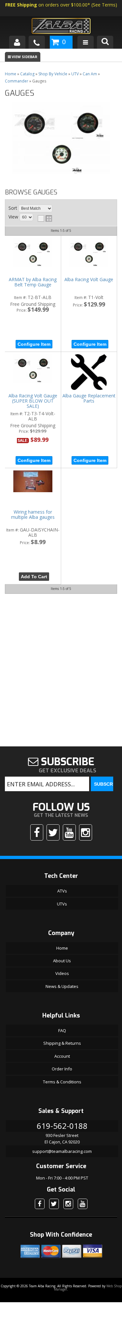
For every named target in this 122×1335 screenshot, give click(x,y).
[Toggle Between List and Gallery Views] (45, 218)
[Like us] (36, 832)
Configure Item (34, 344)
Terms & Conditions (62, 1082)
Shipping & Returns (62, 1043)
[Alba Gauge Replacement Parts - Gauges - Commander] (89, 372)
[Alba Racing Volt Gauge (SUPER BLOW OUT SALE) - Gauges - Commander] (33, 369)
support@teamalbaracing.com (62, 1151)
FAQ (62, 1030)
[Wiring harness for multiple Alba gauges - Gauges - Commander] (33, 481)
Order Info (62, 1069)
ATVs (62, 891)
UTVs (62, 904)
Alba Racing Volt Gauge (88, 279)
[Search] (105, 42)
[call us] (37, 42)
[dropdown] (85, 42)
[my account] (17, 42)
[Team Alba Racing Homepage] (61, 26)
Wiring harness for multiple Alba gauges (33, 514)
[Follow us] (53, 832)
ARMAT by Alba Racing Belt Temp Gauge (33, 282)
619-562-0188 (62, 1125)
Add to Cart (34, 576)
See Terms (104, 5)
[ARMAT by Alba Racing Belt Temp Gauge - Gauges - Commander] (33, 253)
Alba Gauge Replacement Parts (88, 398)
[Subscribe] (69, 832)
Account (62, 1056)
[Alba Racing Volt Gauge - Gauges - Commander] (89, 253)
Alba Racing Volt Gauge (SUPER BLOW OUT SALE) (32, 401)
